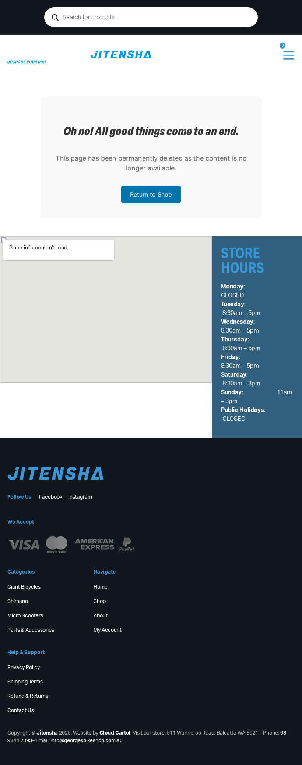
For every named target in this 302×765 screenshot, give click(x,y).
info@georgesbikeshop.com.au (86, 740)
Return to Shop (151, 194)
